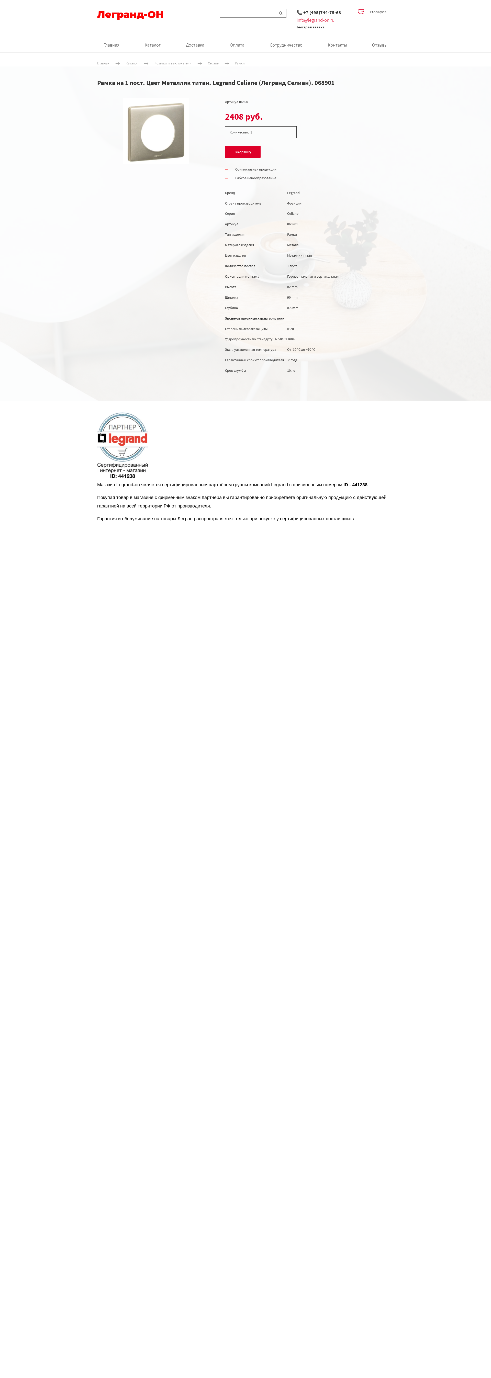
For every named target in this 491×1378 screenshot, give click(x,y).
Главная (111, 45)
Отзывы (379, 45)
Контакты (337, 45)
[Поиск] (281, 13)
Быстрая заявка (311, 27)
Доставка (195, 45)
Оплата (237, 45)
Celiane (213, 63)
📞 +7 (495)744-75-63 (319, 12)
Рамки (240, 63)
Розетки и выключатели (173, 63)
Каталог (153, 45)
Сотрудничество (286, 45)
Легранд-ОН (130, 14)
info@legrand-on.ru (315, 20)
